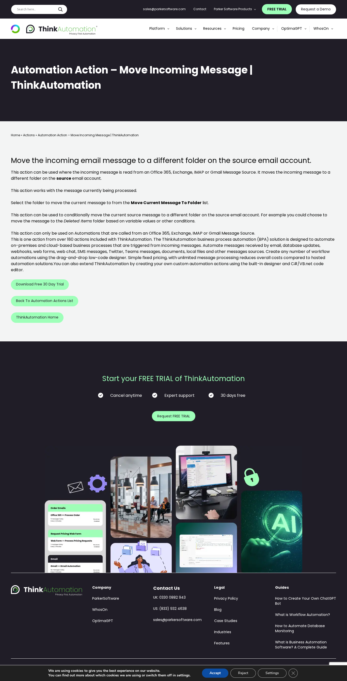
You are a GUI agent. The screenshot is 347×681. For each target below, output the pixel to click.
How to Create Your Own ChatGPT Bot (305, 601)
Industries (222, 632)
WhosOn (99, 610)
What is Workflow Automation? (302, 615)
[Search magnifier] (60, 9)
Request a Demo (316, 9)
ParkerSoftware (105, 599)
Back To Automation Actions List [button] (44, 301)
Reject (243, 673)
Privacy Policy (226, 599)
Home (15, 135)
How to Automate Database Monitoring (300, 628)
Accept (215, 673)
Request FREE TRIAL (173, 416)
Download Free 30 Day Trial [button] (40, 284)
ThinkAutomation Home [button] (37, 318)
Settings (272, 673)
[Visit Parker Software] (17, 30)
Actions (29, 135)
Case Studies (225, 621)
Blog (218, 610)
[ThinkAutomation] (61, 30)
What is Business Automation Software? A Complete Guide (301, 645)
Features (222, 643)
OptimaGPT (102, 621)
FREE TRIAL (277, 9)
